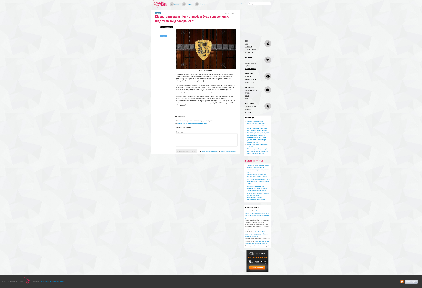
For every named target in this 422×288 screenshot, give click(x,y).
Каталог (203, 4)
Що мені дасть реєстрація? (228, 151)
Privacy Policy (59, 281)
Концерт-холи (249, 82)
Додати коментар (186, 151)
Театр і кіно (248, 76)
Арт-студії (248, 112)
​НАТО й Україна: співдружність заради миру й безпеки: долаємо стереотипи (256, 234)
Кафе (246, 44)
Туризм (247, 93)
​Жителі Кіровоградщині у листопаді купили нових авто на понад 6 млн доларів (258, 181)
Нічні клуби (249, 60)
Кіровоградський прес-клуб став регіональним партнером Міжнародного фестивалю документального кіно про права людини (258, 137)
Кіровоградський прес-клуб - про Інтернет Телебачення (257, 129)
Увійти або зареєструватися (209, 151)
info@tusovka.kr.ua (46, 281)
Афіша (176, 4)
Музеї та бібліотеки (251, 79)
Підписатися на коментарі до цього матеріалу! (192, 123)
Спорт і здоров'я (250, 106)
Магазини (248, 109)
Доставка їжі (249, 52)
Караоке (247, 66)
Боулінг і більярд (250, 63)
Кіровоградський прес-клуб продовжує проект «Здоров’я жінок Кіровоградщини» (257, 151)
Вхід (244, 4)
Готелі (247, 96)
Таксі (246, 99)
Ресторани (248, 47)
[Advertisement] (260, 24)
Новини (189, 4)
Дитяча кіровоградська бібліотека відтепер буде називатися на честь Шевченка (258, 123)
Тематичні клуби (250, 69)
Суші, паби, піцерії (250, 49)
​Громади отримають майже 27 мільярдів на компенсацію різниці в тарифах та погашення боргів (258, 188)
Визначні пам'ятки (251, 90)
